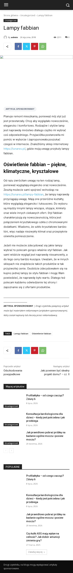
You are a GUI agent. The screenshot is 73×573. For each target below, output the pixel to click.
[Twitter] (26, 46)
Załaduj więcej (35, 551)
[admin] (6, 37)
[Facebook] (18, 46)
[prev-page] (6, 450)
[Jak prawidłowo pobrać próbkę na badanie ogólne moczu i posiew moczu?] (13, 438)
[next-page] (11, 450)
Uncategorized (27, 15)
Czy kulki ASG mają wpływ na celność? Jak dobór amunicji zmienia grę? (43, 537)
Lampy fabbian (21, 333)
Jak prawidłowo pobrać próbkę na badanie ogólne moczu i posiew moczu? (45, 436)
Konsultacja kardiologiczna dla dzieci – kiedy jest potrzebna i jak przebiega (45, 417)
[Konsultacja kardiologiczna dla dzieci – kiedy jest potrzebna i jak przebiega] (13, 419)
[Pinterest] (34, 46)
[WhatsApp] (42, 46)
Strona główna (11, 15)
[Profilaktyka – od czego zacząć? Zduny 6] (13, 401)
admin (14, 37)
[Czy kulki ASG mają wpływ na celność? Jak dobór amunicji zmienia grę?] (13, 539)
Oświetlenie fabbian (41, 333)
